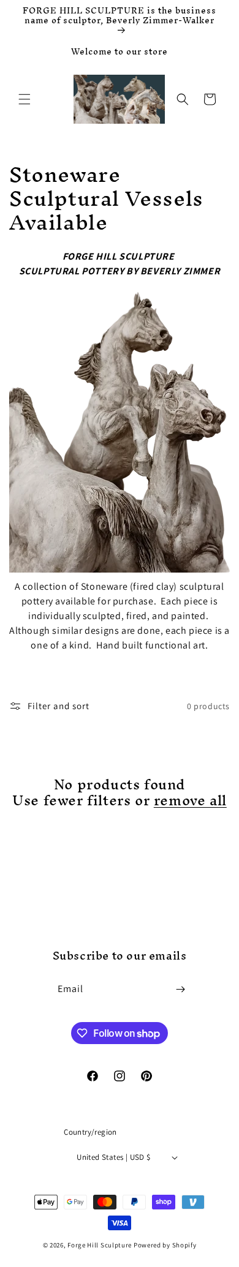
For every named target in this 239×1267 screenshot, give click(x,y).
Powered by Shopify (165, 1245)
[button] (24, 99)
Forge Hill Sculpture (99, 1245)
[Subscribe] (180, 989)
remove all (190, 800)
